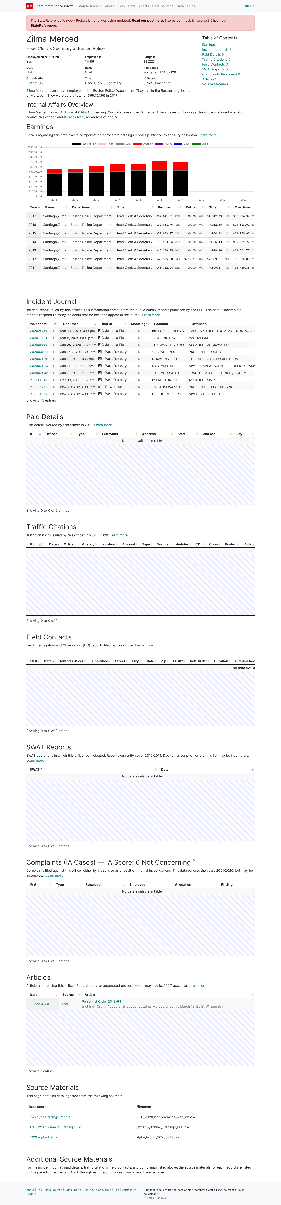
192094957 (39, 394)
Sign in (32, 1194)
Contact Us (129, 1189)
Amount (128, 544)
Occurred (70, 324)
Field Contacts (215, 64)
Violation (250, 544)
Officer (51, 434)
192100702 (38, 380)
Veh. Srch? (198, 661)
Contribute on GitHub (97, 1189)
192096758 (39, 387)
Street (120, 661)
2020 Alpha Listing (43, 1137)
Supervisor (99, 661)
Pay (239, 434)
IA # (33, 884)
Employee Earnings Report (49, 1117)
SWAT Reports (215, 69)
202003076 (39, 359)
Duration (221, 661)
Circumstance (246, 661)
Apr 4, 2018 (43, 1004)
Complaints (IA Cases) (221, 74)
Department (82, 207)
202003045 (39, 373)
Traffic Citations (216, 59)
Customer (110, 434)
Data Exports (138, 6)
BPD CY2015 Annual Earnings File (55, 1127)
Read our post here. (148, 20)
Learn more (207, 135)
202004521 (39, 352)
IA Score (66, 112)
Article (90, 994)
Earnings (209, 44)
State (150, 661)
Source (163, 544)
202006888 (39, 345)
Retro (190, 207)
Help (121, 6)
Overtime (242, 207)
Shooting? (139, 324)
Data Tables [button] (186, 6)
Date (53, 544)
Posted (230, 544)
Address (149, 434)
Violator (182, 544)
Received (93, 884)
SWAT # (36, 769)
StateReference (90, 6)
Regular (164, 207)
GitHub (249, 6)
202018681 (38, 338)
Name (49, 207)
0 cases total (74, 117)
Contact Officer (71, 661)
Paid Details (213, 54)
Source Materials (215, 84)
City (135, 661)
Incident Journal (217, 49)
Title (120, 207)
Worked (209, 434)
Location (108, 544)
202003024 (39, 366)
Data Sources (162, 6)
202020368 (39, 331)
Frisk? (178, 661)
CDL (198, 544)
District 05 (34, 83)
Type (81, 434)
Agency (88, 544)
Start (181, 434)
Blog (116, 1189)
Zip (163, 661)
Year (33, 207)
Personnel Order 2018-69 (101, 1001)
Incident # (38, 324)
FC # (33, 661)
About (109, 6)
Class (213, 544)
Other (213, 207)
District (106, 324)
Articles (209, 79)
